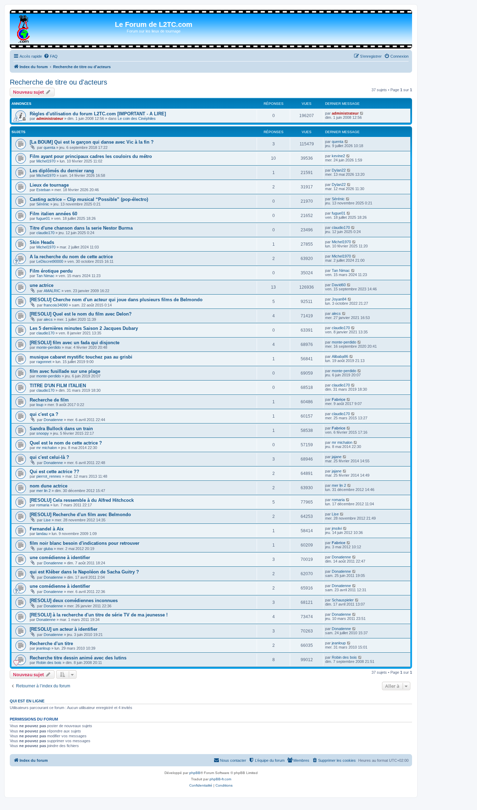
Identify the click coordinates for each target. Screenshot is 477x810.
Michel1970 (46, 161)
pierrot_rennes (48, 476)
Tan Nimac (45, 276)
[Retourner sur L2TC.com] (24, 28)
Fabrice (338, 399)
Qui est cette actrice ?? (54, 471)
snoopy (42, 433)
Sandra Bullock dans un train (61, 428)
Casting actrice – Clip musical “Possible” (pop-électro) (89, 199)
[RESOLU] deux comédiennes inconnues (74, 600)
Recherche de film (49, 400)
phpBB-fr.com (220, 779)
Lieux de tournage (49, 185)
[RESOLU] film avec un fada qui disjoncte (74, 342)
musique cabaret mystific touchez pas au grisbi (81, 357)
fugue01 (43, 218)
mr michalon (46, 448)
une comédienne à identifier (60, 557)
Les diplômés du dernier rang (62, 170)
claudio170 (45, 233)
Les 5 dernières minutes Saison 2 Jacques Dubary (84, 328)
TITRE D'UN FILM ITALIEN (58, 385)
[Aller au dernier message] (362, 113)
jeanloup (43, 648)
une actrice (41, 285)
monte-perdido (48, 347)
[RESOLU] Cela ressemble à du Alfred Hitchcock (82, 500)
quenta (49, 147)
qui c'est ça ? (44, 414)
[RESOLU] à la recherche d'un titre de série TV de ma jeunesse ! (99, 614)
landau (41, 533)
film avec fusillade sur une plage (65, 371)
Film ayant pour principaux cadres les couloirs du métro (91, 156)
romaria (42, 505)
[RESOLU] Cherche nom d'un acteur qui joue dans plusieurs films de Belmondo (116, 299)
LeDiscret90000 (49, 261)
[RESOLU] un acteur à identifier (63, 629)
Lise (47, 520)
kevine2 (338, 156)
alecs (48, 319)
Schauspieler (343, 600)
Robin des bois (48, 662)
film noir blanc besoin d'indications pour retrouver (84, 543)
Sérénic (42, 204)
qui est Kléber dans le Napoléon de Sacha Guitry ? (84, 571)
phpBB (194, 773)
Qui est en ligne (27, 701)
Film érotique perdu (51, 271)
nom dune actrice (48, 486)
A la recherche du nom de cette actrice (71, 256)
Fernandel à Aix (47, 528)
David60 (339, 285)
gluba (48, 549)
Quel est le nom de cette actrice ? (66, 443)
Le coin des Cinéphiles (137, 118)
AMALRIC (52, 291)
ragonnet (43, 362)
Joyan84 (339, 299)
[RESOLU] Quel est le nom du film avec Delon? (81, 314)
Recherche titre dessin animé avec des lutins (78, 657)
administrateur (49, 118)
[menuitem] (51, 56)
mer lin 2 (43, 491)
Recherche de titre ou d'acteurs (58, 82)
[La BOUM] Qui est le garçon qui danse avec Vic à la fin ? (92, 142)
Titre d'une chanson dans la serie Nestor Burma (81, 228)
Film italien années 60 (53, 213)
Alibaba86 (340, 356)
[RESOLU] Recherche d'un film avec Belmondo (80, 514)
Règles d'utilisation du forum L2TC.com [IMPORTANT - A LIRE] (98, 113)
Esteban (43, 190)
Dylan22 (339, 170)
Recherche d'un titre (51, 643)
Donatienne (53, 420)
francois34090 (56, 305)
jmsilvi (337, 528)
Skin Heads (42, 242)
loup (39, 405)
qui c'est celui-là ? (49, 457)
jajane (337, 457)
